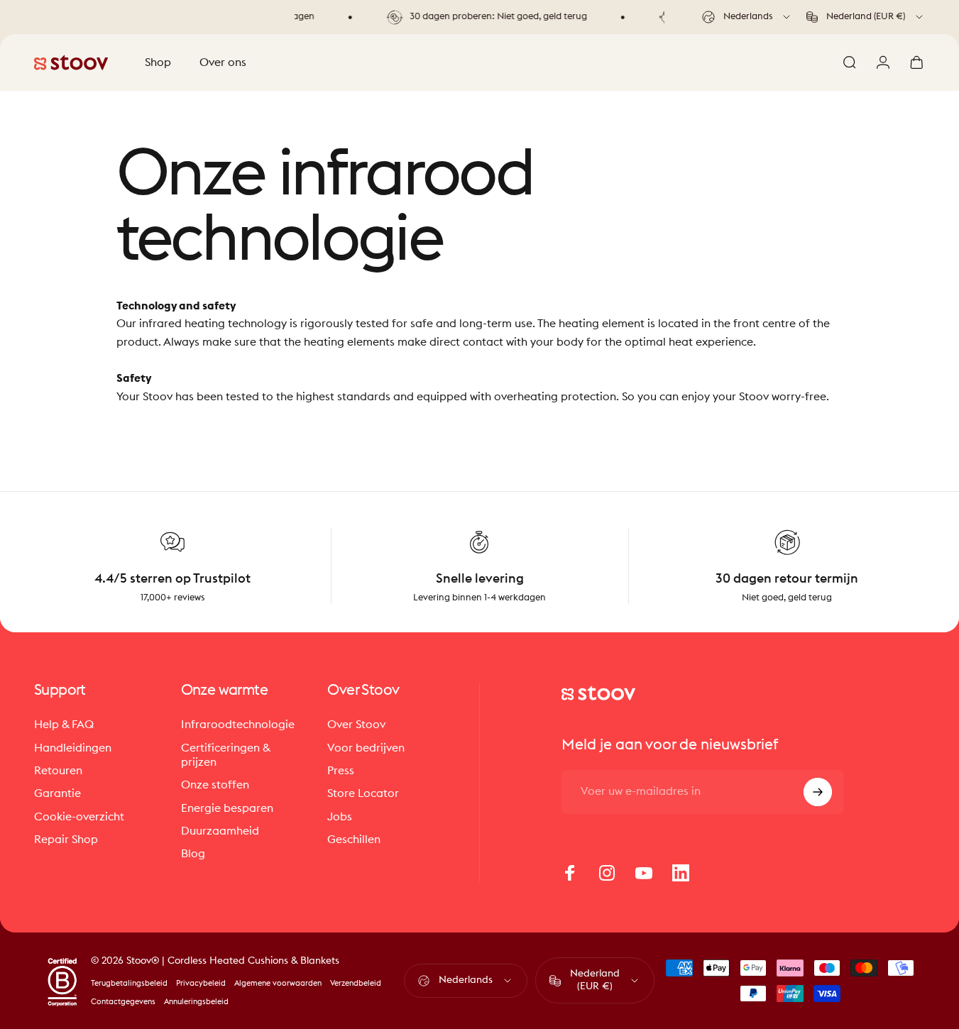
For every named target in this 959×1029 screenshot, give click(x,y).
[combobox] (747, 17)
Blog (193, 853)
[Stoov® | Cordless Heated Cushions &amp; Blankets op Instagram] (606, 872)
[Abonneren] (818, 792)
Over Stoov (356, 724)
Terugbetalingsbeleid (129, 983)
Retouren (58, 770)
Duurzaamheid (220, 831)
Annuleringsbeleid (196, 1002)
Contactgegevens (123, 1002)
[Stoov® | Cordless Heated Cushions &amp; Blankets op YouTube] (643, 872)
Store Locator (363, 793)
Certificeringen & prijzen (225, 755)
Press (340, 770)
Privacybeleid (201, 983)
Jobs (339, 816)
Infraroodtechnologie (238, 724)
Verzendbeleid (355, 983)
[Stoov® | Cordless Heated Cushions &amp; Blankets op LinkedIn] (680, 872)
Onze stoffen (215, 785)
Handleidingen (72, 748)
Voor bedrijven (366, 748)
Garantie (57, 793)
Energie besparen (227, 808)
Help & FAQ (64, 724)
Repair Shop (66, 839)
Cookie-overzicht (79, 816)
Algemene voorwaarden (278, 983)
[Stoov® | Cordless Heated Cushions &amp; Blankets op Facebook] (570, 872)
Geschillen (353, 839)
